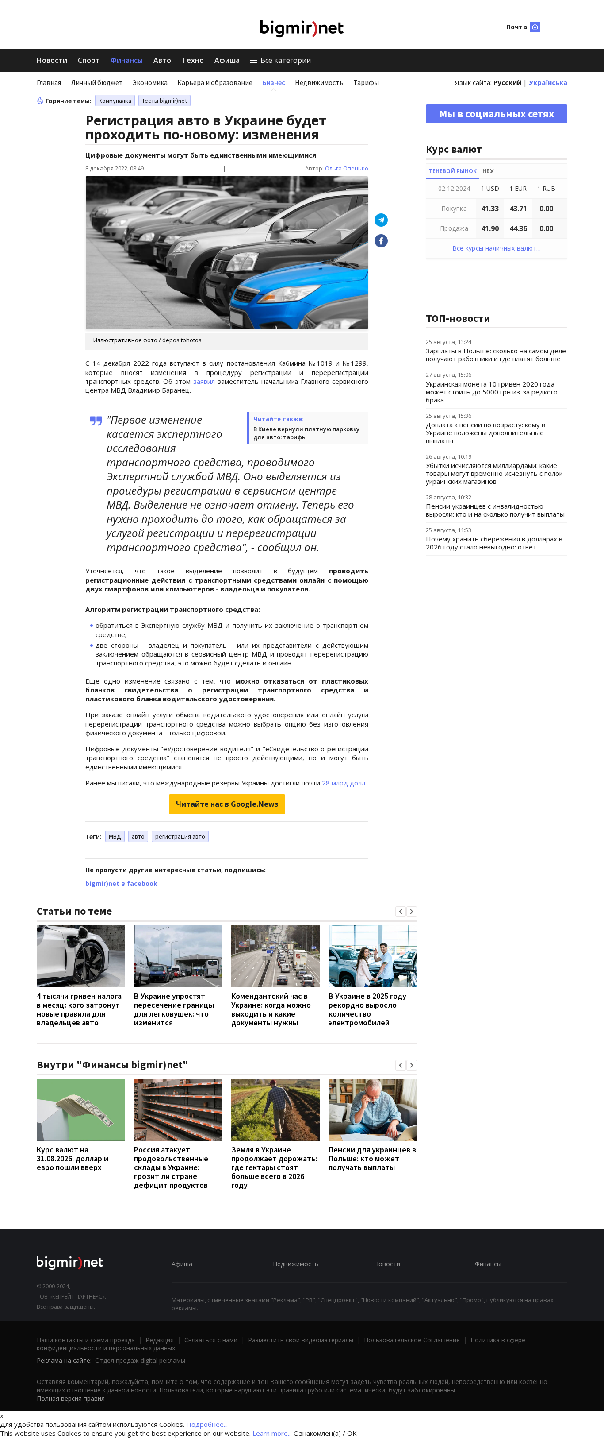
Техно (193, 60)
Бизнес (273, 82)
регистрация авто (180, 836)
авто (138, 836)
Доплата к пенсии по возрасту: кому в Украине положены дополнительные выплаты (485, 432)
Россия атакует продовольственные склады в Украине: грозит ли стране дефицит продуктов (171, 1167)
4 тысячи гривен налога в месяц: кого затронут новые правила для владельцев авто (79, 1009)
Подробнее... (207, 1424)
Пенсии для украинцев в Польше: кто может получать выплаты (372, 1158)
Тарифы (366, 82)
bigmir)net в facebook (121, 883)
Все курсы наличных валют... (496, 248)
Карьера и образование (214, 82)
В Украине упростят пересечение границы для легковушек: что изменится (174, 1009)
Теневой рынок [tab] (453, 171)
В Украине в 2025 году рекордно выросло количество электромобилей (367, 1009)
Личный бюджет (97, 82)
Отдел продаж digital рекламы (140, 1360)
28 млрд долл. (344, 782)
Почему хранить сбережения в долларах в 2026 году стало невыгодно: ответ (494, 542)
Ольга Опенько (346, 168)
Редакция (159, 1340)
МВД (115, 836)
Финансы (127, 60)
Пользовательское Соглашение (412, 1340)
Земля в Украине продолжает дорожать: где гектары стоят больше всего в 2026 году (274, 1167)
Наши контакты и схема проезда (86, 1340)
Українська (548, 82)
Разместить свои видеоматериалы (300, 1340)
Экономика (150, 82)
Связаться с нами (210, 1340)
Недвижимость (319, 82)
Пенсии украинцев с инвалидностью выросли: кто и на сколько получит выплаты (495, 510)
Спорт (89, 60)
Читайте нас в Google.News (227, 804)
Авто (162, 60)
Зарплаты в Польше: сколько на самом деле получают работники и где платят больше (496, 354)
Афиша (227, 60)
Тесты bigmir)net (164, 100)
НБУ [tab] (487, 171)
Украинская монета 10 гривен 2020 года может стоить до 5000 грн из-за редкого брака (492, 391)
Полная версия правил (71, 1398)
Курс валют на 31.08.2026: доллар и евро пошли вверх (72, 1158)
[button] (400, 911)
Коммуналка (115, 100)
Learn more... (272, 1433)
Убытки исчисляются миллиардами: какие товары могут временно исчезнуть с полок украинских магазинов (494, 473)
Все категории (285, 60)
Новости (52, 60)
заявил (204, 381)
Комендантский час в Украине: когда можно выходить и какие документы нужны (271, 1009)
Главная (49, 82)
